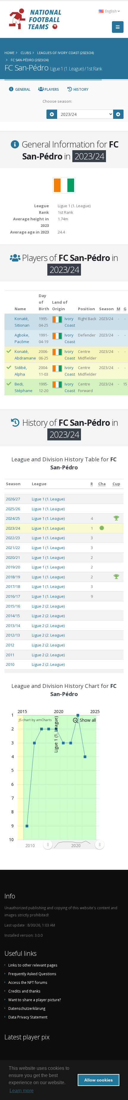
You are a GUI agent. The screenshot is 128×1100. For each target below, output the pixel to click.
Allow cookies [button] (98, 1080)
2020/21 (13, 557)
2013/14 (13, 625)
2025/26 (13, 508)
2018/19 (13, 577)
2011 (10, 654)
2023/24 (13, 528)
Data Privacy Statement (27, 1017)
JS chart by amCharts (35, 720)
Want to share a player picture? (34, 999)
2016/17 (13, 596)
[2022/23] (51, 114)
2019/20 (13, 567)
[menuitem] (73, 844)
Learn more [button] (22, 1090)
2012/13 (13, 635)
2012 (10, 645)
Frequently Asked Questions (32, 973)
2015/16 (13, 606)
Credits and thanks (24, 991)
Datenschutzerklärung (26, 1008)
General (22, 89)
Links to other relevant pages (32, 965)
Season (13, 483)
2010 (10, 664)
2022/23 (13, 537)
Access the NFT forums (27, 982)
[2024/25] (118, 114)
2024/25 (13, 518)
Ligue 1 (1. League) (48, 499)
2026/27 (13, 499)
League (39, 483)
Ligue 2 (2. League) (48, 606)
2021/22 (13, 547)
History (80, 89)
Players (51, 89)
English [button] (111, 11)
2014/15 (13, 615)
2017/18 (13, 586)
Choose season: (57, 101)
